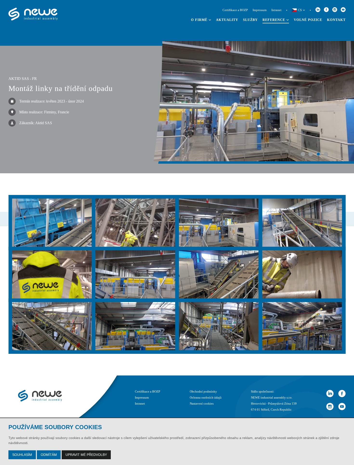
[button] (303, 154)
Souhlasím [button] (22, 455)
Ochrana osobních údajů (206, 397)
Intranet (276, 10)
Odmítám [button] (49, 455)
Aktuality (227, 20)
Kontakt (336, 20)
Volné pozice (308, 20)
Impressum (260, 10)
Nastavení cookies (202, 403)
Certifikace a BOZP (235, 10)
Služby (250, 20)
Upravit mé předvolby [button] (86, 455)
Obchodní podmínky (203, 391)
